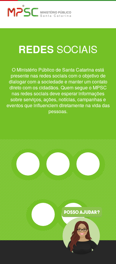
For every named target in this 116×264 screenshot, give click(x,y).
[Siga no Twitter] (58, 164)
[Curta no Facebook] (28, 164)
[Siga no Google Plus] (88, 164)
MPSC (39, 11)
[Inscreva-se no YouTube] (43, 214)
